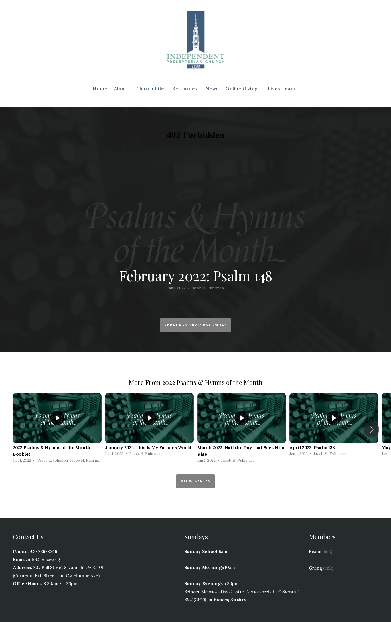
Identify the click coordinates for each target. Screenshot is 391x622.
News (212, 88)
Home (100, 88)
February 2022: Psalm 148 (195, 325)
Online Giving (242, 88)
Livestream (281, 88)
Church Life (150, 88)
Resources (185, 88)
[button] (371, 429)
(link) (327, 551)
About (122, 88)
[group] (57, 429)
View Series (195, 481)
